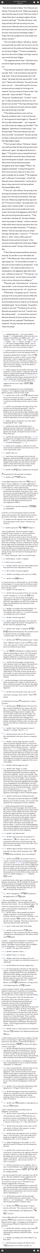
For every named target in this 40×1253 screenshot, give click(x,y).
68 (36, 276)
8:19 (4, 765)
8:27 (4, 1103)
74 (28, 292)
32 (24, 134)
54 (8, 236)
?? (4, 680)
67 (15, 276)
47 (23, 205)
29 (9, 128)
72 (23, 288)
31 (13, 134)
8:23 (4, 930)
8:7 (4, 453)
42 (25, 180)
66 (34, 273)
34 (19, 140)
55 (13, 236)
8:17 (4, 728)
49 (21, 217)
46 (11, 205)
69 (32, 279)
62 (33, 264)
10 (24, 59)
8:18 (4, 734)
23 (4, 100)
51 (26, 227)
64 (5, 273)
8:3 (4, 395)
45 (21, 202)
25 (3, 118)
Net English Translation (20, 1)
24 (20, 115)
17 (12, 84)
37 (23, 159)
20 (9, 94)
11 (4, 66)
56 (31, 236)
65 (22, 273)
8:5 (4, 437)
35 (10, 149)
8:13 (4, 608)
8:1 (4, 334)
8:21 (4, 837)
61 (34, 261)
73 (26, 288)
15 (7, 78)
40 (5, 177)
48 (31, 214)
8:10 (4, 566)
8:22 (4, 893)
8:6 (4, 446)
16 (32, 78)
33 (37, 137)
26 (28, 118)
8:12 (4, 578)
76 (27, 304)
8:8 (4, 470)
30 (32, 128)
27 (22, 121)
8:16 (4, 692)
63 (9, 267)
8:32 (4, 1243)
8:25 (4, 1007)
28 (27, 121)
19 (33, 90)
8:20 (4, 833)
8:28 (4, 1142)
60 (14, 261)
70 (28, 282)
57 (28, 239)
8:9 (4, 528)
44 (12, 189)
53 (19, 233)
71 (11, 285)
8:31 (4, 1238)
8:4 (4, 421)
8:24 (4, 951)
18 (8, 90)
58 (16, 245)
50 (23, 220)
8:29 (4, 1196)
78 (9, 323)
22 (31, 97)
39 (17, 168)
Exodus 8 (20, 3)
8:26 (4, 1029)
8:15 (4, 640)
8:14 (4, 621)
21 (23, 97)
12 (23, 69)
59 (6, 258)
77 (15, 313)
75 (14, 304)
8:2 (4, 350)
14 (10, 75)
